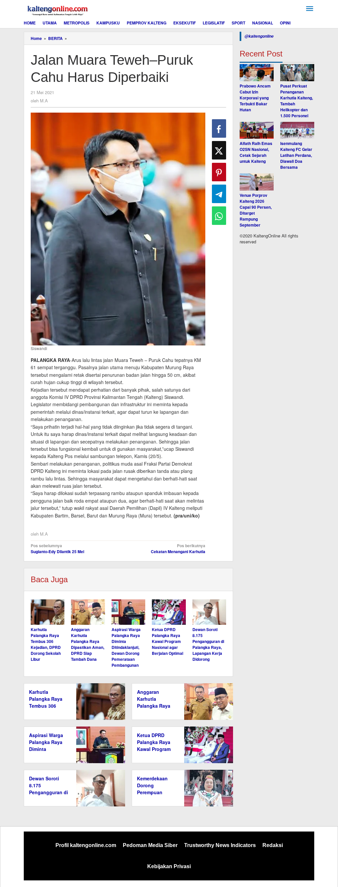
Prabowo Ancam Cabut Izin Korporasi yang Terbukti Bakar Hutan (255, 98)
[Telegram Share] (219, 194)
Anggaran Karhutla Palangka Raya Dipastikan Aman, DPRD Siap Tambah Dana (87, 644)
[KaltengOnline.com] (58, 10)
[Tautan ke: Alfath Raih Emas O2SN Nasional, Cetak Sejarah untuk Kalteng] (257, 130)
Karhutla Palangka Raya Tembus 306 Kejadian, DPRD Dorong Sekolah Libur (46, 644)
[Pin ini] (219, 172)
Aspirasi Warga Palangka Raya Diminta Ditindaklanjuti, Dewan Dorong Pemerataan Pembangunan (126, 647)
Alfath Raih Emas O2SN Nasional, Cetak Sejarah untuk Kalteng (256, 152)
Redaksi (272, 845)
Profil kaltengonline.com (85, 845)
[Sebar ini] (219, 128)
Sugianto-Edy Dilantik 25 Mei (57, 548)
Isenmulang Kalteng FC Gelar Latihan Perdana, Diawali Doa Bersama (296, 155)
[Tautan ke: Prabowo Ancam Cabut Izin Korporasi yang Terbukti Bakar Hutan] (257, 72)
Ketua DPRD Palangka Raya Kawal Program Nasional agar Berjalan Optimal (167, 641)
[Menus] (309, 8)
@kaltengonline (259, 36)
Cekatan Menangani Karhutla (178, 548)
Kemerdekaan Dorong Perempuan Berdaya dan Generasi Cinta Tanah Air (153, 795)
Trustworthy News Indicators (220, 845)
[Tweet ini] (219, 150)
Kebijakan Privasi (169, 866)
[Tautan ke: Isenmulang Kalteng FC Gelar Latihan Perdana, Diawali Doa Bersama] (297, 130)
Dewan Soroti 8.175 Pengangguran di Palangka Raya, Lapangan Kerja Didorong (208, 644)
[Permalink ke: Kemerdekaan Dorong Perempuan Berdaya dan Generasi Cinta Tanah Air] (207, 787)
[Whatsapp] (219, 215)
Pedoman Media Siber (150, 845)
